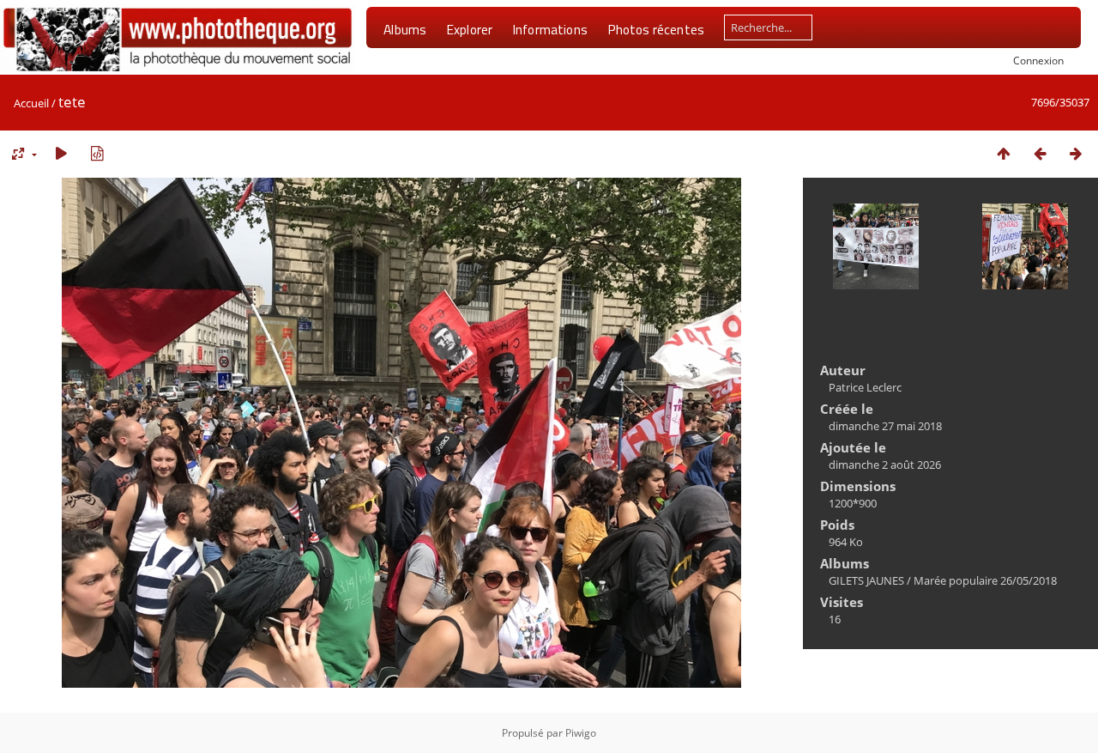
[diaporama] (61, 153)
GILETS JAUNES (866, 580)
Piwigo (580, 733)
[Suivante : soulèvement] (1076, 153)
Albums (404, 29)
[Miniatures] (1004, 153)
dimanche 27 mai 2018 (885, 426)
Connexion (1038, 60)
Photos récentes (655, 29)
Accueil (31, 103)
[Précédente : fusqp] (1040, 153)
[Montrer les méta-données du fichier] (97, 153)
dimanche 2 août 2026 (885, 464)
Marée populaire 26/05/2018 (985, 580)
